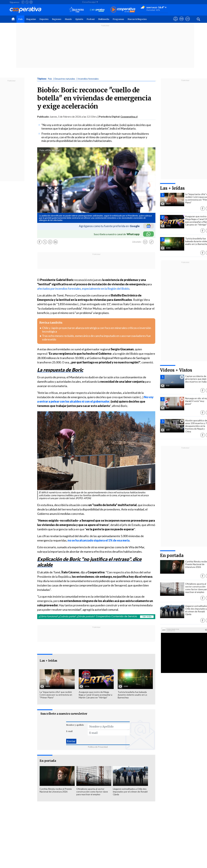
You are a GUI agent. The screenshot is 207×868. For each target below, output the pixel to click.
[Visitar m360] (181, 21)
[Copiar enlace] (151, 242)
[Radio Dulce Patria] (76, 10)
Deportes (44, 19)
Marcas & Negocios (137, 19)
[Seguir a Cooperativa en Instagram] (31, 2)
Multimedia (103, 19)
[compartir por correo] (145, 242)
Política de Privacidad (98, 747)
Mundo (68, 19)
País (20, 19)
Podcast (91, 19)
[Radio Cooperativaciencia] (97, 10)
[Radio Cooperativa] (123, 10)
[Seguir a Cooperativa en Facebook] (23, 2)
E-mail (69, 731)
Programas (118, 19)
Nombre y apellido (75, 725)
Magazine (31, 19)
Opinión (79, 19)
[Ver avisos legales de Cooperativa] (175, 21)
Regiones (56, 19)
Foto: (42, 150)
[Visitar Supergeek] (187, 21)
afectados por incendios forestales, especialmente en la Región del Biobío (83, 288)
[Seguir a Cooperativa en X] (27, 2)
